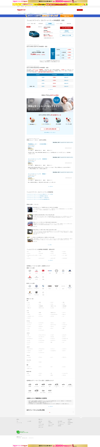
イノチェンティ (41, 352)
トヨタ (28, 302)
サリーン (52, 326)
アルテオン (64, 253)
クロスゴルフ (65, 258)
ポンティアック (53, 324)
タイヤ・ (59, 23)
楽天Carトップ (20, 13)
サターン (52, 322)
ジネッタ (40, 338)
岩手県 (43, 83)
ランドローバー (41, 336)
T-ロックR (41, 253)
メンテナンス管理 (41, 424)
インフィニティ (41, 330)
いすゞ (40, 304)
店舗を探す (66, 77)
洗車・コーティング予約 (61, 422)
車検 (50, 23)
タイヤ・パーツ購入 (51, 424)
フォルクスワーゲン (54, 314)
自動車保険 (59, 425)
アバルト (28, 352)
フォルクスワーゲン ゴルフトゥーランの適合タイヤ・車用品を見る (38, 197)
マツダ (28, 304)
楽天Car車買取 (60, 421)
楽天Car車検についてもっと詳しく (50, 132)
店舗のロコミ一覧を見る (31, 146)
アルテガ (28, 318)
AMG (28, 312)
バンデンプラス (41, 340)
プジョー (40, 357)
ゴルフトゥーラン (51, 13)
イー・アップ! (53, 255)
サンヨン (64, 366)
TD (51, 373)
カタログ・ (31, 23)
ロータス (52, 336)
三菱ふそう (29, 307)
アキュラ (64, 307)
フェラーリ (64, 348)
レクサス (52, 307)
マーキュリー (65, 324)
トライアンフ (41, 342)
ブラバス (52, 316)
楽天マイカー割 (41, 427)
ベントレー (29, 336)
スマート (64, 312)
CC (27, 251)
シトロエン (29, 357)
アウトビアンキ (41, 348)
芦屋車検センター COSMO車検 (37, 144)
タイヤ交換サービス (61, 424)
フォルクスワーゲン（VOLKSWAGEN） (41, 13)
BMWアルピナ (53, 312)
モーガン (28, 340)
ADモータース (29, 368)
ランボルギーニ (53, 350)
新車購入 (49, 421)
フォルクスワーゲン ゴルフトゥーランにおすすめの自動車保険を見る (38, 199)
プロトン (40, 373)
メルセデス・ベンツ (30, 316)
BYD (28, 373)
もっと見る (50, 244)
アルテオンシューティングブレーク (32, 256)
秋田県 (43, 86)
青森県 (43, 80)
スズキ (64, 304)
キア (51, 366)
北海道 (43, 77)
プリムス (64, 326)
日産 (40, 302)
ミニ (63, 316)
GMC (63, 328)
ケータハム (53, 338)
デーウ (40, 366)
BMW (40, 312)
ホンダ (52, 302)
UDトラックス (41, 307)
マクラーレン (53, 340)
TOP (17, 421)
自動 (69, 23)
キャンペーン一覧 (19, 422)
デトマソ (64, 350)
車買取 (40, 23)
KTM (51, 375)
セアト (40, 375)
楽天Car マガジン (41, 425)
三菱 (63, 302)
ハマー (28, 330)
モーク (28, 344)
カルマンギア (53, 258)
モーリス (28, 342)
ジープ (40, 328)
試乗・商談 (40, 421)
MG (51, 342)
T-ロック (28, 253)
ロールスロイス (29, 338)
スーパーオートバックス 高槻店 (37, 174)
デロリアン (41, 326)
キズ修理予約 (50, 422)
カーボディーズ (65, 338)
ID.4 (40, 251)
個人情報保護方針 (70, 422)
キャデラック (29, 322)
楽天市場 (81, 6)
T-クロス (64, 251)
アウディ (28, 314)
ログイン (80, 9)
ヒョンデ (28, 366)
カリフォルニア (41, 258)
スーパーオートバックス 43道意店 (37, 159)
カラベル (28, 258)
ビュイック (29, 324)
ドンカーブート (65, 373)
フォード (40, 324)
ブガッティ (64, 357)
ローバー (64, 336)
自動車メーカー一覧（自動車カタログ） (29, 13)
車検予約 (40, 422)
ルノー (52, 357)
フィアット (53, 348)
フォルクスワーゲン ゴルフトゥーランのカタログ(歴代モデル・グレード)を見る (40, 194)
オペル (40, 314)
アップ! (52, 253)
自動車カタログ (50, 425)
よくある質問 (29, 421)
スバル (52, 304)
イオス (40, 255)
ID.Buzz (52, 251)
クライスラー (41, 322)
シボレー (64, 322)
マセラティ (29, 350)
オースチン (64, 340)
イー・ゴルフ (65, 255)
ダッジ (52, 328)
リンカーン (29, 326)
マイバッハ (41, 316)
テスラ (28, 328)
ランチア (40, 350)
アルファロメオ (29, 348)
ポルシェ (64, 314)
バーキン (28, 375)
